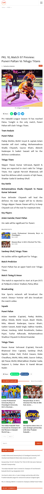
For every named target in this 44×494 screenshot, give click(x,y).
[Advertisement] (22, 31)
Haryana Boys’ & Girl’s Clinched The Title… (27, 242)
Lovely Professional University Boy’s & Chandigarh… (27, 234)
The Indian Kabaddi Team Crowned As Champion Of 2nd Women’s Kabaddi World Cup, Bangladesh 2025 (21, 469)
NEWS (40, 66)
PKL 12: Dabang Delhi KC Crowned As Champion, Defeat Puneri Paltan (22, 482)
